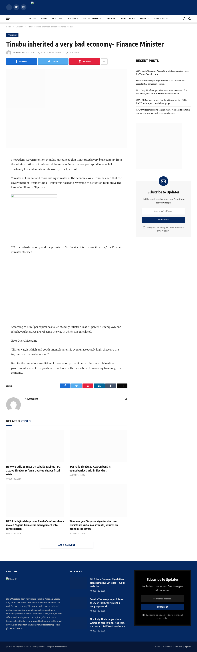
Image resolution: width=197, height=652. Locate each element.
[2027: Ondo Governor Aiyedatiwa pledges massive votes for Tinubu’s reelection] (78, 583)
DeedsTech (62, 646)
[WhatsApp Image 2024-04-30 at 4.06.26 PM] (34, 196)
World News (128, 18)
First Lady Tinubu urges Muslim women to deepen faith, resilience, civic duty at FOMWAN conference (107, 623)
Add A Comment (66, 545)
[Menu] (8, 18)
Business (73, 18)
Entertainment (92, 18)
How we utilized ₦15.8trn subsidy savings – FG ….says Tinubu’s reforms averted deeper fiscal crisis (33, 470)
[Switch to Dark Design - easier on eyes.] (184, 18)
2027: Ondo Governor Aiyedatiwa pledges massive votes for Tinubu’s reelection (107, 583)
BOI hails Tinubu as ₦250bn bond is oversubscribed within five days (90, 468)
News (44, 18)
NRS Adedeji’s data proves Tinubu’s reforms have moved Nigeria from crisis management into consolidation (35, 524)
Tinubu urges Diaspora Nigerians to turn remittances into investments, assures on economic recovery (94, 524)
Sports (111, 18)
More (143, 18)
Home (32, 18)
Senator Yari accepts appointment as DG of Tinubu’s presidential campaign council (107, 603)
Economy (12, 35)
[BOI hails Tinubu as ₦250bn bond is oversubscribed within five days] (98, 446)
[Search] (189, 18)
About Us (159, 18)
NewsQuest (21, 53)
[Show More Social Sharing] (104, 61)
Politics (57, 18)
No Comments (57, 53)
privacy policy (162, 618)
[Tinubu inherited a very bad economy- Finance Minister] (66, 108)
